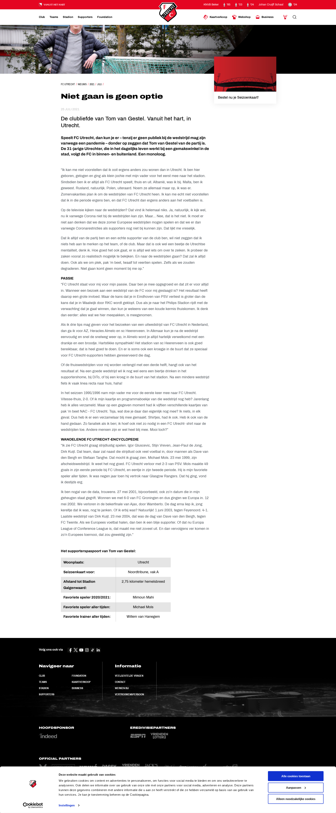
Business (77, 688)
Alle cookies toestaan (295, 776)
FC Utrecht (68, 84)
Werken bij (122, 688)
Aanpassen (293, 787)
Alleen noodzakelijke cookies (295, 799)
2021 (92, 84)
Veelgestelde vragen (129, 675)
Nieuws (82, 84)
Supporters (46, 694)
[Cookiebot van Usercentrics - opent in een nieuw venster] (33, 805)
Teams (43, 682)
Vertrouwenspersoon (129, 694)
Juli (99, 84)
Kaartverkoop (81, 682)
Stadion (44, 688)
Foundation (79, 675)
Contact (120, 682)
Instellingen (67, 805)
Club (42, 675)
